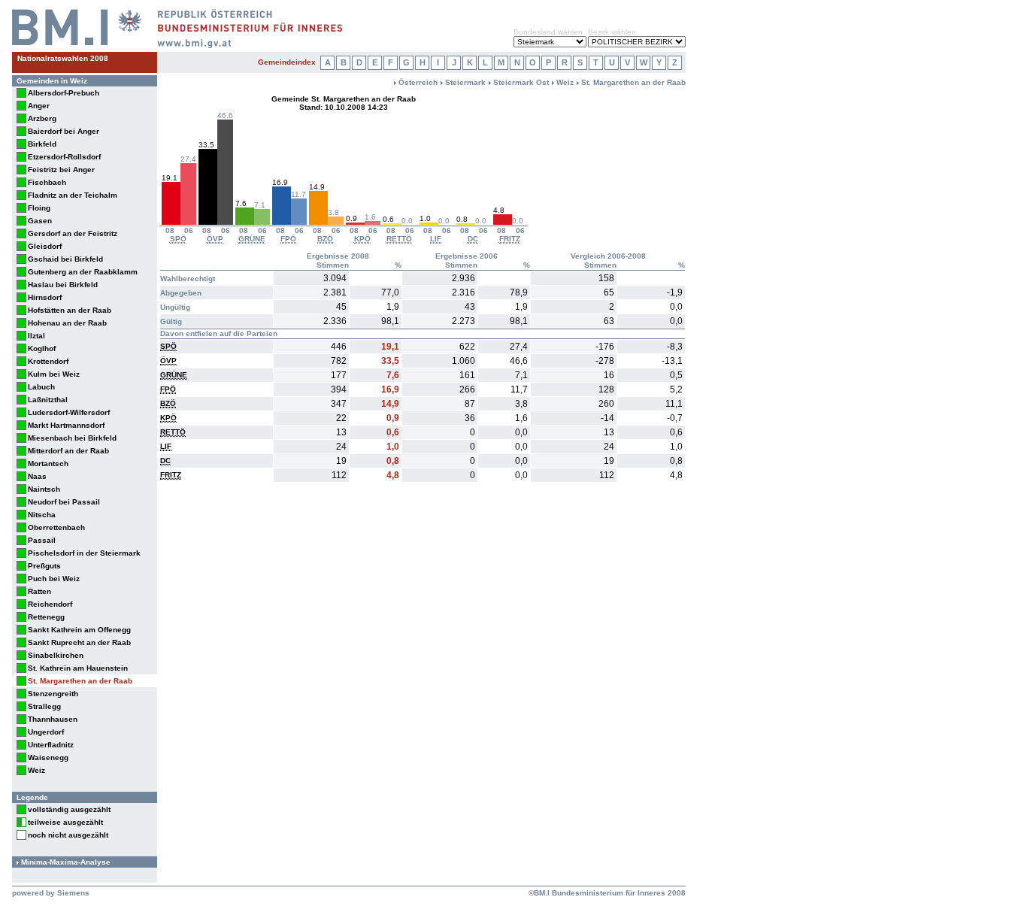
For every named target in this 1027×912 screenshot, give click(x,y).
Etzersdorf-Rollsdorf (64, 157)
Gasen (40, 221)
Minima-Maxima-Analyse (66, 862)
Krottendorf (48, 361)
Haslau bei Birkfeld (63, 284)
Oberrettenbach (56, 527)
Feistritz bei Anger (61, 169)
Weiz (36, 770)
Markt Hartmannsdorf (66, 425)
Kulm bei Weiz (54, 374)
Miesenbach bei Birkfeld (72, 438)
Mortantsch (48, 463)
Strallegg (44, 706)
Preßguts (44, 566)
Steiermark (465, 82)
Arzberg (42, 118)
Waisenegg (48, 757)
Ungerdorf (46, 732)
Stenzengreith (53, 693)
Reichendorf (50, 604)
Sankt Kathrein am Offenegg (79, 630)
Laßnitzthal (48, 399)
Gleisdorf (45, 246)
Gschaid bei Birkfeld (65, 259)
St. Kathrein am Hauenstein (78, 668)
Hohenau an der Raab (67, 323)
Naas (37, 476)
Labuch (41, 387)
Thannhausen (52, 719)
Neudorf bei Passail (64, 502)
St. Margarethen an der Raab (80, 681)
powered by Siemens (50, 893)
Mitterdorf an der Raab (68, 451)
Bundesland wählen (548, 32)
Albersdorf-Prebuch (63, 93)
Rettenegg (46, 617)
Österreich (418, 82)
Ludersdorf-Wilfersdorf (69, 412)
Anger (39, 106)
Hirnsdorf (45, 297)
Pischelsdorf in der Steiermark (84, 553)
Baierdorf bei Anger (63, 131)
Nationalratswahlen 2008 (62, 58)
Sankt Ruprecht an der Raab (79, 642)
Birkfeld (42, 144)
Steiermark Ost (521, 82)
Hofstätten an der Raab (69, 310)
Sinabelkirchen (55, 655)
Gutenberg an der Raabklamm (83, 272)
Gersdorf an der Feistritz (72, 233)
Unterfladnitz (51, 745)
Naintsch (44, 489)
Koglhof (42, 348)
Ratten (39, 591)
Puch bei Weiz (54, 578)
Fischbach (47, 182)
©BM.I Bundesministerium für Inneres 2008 (607, 893)
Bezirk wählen (612, 32)
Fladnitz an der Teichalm (72, 195)
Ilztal (36, 336)
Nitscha (42, 515)
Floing (39, 208)
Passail (42, 540)
